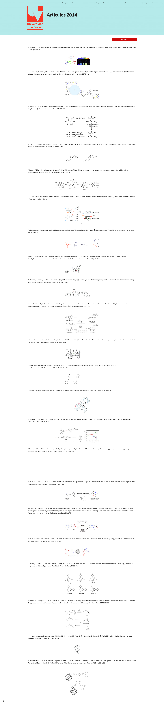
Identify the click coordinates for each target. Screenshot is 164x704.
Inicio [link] (58, 3)
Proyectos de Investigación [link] (112, 3)
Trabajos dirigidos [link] (144, 3)
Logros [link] (98, 3)
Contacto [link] (155, 3)
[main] (91, 12)
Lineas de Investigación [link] (86, 3)
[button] (161, 2)
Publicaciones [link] (129, 3)
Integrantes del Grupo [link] (69, 3)
